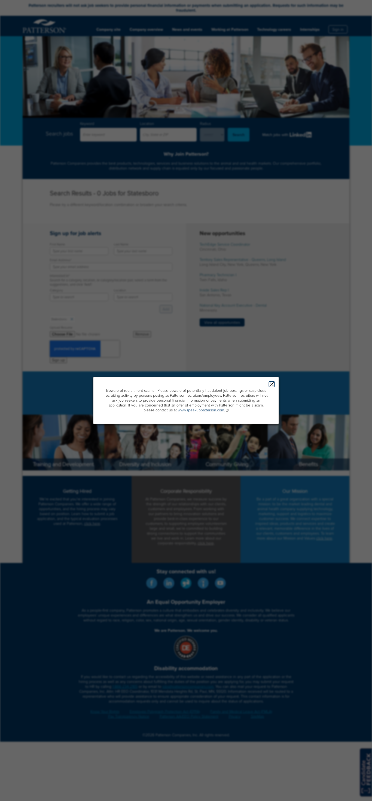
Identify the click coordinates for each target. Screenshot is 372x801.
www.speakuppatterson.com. (201, 410)
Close (272, 384)
